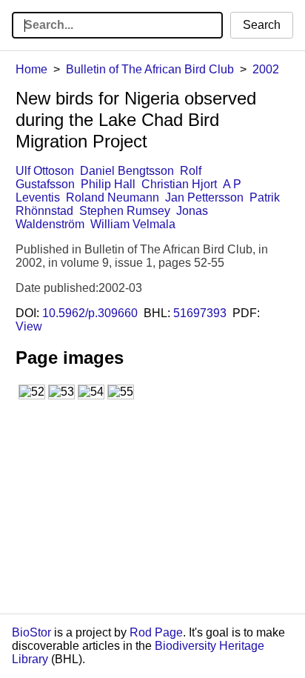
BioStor (31, 632)
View (29, 326)
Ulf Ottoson (45, 170)
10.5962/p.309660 (90, 313)
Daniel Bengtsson (127, 170)
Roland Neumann (112, 197)
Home (31, 69)
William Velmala (132, 224)
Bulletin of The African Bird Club (150, 69)
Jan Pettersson (204, 197)
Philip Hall (108, 184)
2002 (265, 69)
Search (262, 25)
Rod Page (156, 632)
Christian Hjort (179, 184)
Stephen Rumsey (124, 211)
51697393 (200, 313)
